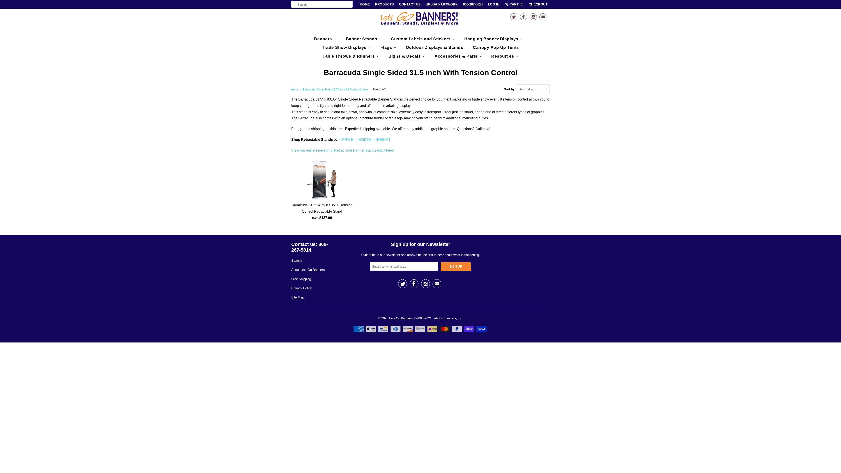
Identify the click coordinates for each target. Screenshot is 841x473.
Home (365, 4)
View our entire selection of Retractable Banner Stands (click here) (342, 150)
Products (384, 4)
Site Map (297, 297)
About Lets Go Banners (308, 270)
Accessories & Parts (456, 56)
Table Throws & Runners (349, 56)
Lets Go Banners (401, 318)
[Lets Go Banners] (420, 19)
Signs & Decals (405, 56)
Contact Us (409, 4)
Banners (323, 39)
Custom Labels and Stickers (421, 39)
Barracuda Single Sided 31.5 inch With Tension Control (421, 72)
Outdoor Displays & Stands (434, 47)
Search (296, 260)
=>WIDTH (363, 139)
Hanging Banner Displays (491, 39)
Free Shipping (301, 279)
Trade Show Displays (344, 47)
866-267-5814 (473, 4)
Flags (386, 47)
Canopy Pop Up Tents (496, 47)
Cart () (516, 4)
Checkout (538, 4)
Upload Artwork (442, 4)
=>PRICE (345, 139)
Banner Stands (361, 39)
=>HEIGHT (381, 139)
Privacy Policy (301, 288)
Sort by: (510, 89)
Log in (493, 4)
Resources (502, 56)
